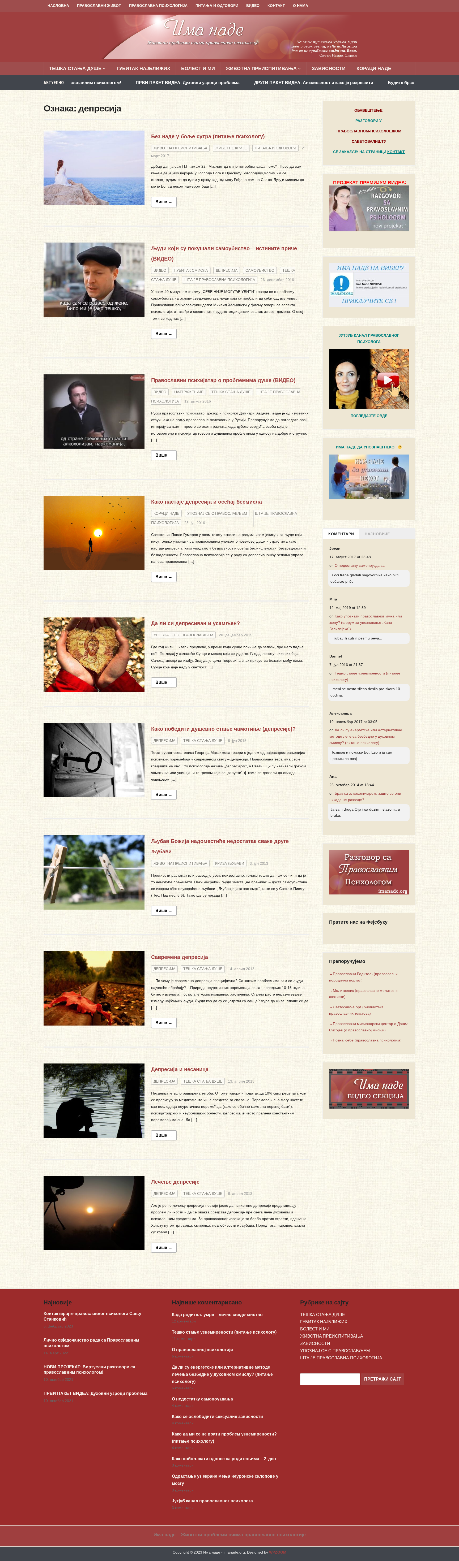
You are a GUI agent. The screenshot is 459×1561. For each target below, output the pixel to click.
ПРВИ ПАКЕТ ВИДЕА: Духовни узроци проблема (116, 82)
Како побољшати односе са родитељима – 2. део (224, 1458)
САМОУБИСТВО (259, 270)
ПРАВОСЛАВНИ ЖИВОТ (99, 5)
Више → (163, 202)
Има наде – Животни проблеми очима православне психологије (230, 1534)
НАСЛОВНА (58, 5)
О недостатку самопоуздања (360, 565)
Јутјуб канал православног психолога (212, 1501)
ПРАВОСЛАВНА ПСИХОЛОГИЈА (158, 5)
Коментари (341, 534)
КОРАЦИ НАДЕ (373, 68)
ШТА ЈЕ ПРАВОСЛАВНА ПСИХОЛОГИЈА (219, 280)
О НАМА (300, 5)
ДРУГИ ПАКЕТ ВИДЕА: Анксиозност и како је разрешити (241, 82)
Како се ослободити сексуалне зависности (217, 1416)
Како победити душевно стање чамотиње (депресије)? (223, 729)
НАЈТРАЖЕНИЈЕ (188, 392)
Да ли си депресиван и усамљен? (195, 623)
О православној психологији (202, 1349)
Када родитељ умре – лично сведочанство (217, 1314)
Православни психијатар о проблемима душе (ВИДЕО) (223, 380)
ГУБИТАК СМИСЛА (191, 270)
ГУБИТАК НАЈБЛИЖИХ (143, 68)
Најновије (377, 534)
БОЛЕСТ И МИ (198, 68)
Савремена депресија (179, 957)
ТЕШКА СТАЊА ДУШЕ (75, 68)
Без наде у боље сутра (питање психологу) (208, 136)
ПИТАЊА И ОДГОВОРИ (217, 5)
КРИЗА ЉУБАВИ (229, 863)
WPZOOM (277, 1552)
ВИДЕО (253, 5)
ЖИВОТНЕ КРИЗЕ (231, 148)
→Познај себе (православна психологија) (365, 1040)
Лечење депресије (175, 1182)
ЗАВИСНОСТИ (329, 68)
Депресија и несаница (180, 1069)
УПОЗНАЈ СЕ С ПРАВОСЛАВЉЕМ (217, 513)
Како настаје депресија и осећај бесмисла (206, 502)
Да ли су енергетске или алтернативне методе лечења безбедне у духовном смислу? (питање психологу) (365, 736)
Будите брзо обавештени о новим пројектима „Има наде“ (377, 82)
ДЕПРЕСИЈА (226, 270)
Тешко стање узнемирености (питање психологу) (224, 1332)
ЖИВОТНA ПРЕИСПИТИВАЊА (261, 68)
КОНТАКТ (276, 5)
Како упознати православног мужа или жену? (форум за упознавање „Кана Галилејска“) (365, 622)
